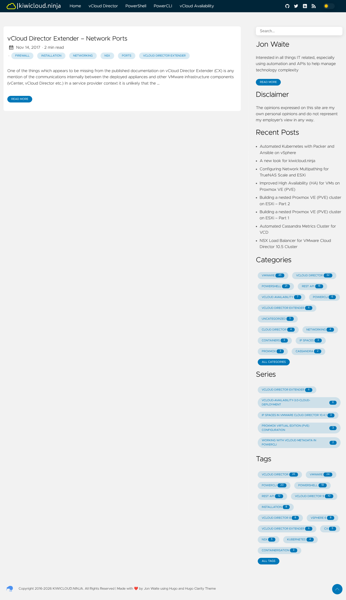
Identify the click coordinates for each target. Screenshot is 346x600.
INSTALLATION (274, 507)
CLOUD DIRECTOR (277, 329)
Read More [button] (268, 82)
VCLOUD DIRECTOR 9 (312, 496)
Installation (51, 55)
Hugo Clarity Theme (200, 588)
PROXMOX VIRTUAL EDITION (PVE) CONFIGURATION (298, 428)
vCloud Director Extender (164, 55)
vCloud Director (103, 6)
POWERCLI (323, 297)
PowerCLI (163, 6)
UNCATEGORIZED (276, 318)
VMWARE (272, 275)
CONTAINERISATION (278, 550)
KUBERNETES (299, 539)
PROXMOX (271, 351)
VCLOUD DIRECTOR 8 (279, 517)
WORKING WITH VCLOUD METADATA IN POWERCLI (298, 442)
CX (328, 528)
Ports (126, 55)
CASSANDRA (307, 351)
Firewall (22, 55)
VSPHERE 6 (321, 517)
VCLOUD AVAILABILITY (280, 297)
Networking (83, 55)
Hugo (173, 588)
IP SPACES (309, 340)
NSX (107, 55)
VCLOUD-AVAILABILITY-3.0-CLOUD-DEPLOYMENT (298, 402)
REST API (311, 286)
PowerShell (135, 6)
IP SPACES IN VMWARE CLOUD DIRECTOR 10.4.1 (297, 415)
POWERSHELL (274, 286)
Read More (19, 99)
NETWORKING (318, 329)
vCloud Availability (197, 6)
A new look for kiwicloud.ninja (287, 161)
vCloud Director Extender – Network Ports (67, 39)
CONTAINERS (273, 340)
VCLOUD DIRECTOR (313, 275)
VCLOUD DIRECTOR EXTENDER (286, 307)
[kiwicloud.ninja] (36, 6)
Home (75, 6)
